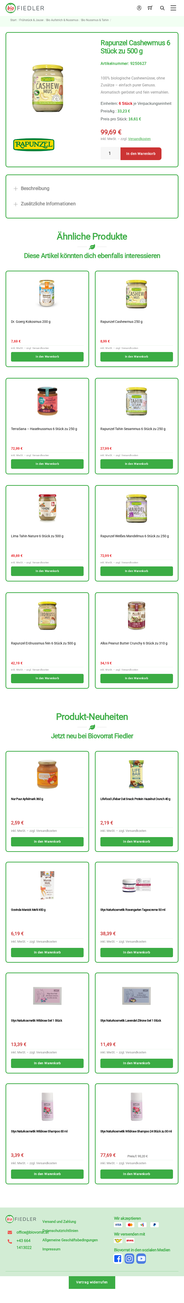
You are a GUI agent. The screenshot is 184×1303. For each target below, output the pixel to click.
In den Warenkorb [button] (47, 356)
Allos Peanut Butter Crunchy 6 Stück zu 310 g (133, 643)
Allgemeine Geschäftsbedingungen (70, 1240)
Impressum (51, 1249)
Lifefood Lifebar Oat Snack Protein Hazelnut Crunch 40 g (135, 799)
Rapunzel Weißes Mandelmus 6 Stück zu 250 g (134, 536)
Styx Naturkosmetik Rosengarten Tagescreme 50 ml (132, 910)
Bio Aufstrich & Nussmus (62, 20)
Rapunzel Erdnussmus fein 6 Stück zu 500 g (43, 643)
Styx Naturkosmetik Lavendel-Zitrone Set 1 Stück (130, 1020)
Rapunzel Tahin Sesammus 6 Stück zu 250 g (133, 429)
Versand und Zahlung (59, 1221)
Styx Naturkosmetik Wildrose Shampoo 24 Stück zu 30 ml (136, 1131)
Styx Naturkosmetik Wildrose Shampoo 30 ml (39, 1131)
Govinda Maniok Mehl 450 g (28, 910)
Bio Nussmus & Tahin (95, 20)
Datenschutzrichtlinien (60, 1231)
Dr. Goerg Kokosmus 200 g (31, 322)
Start (13, 20)
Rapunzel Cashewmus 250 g (121, 322)
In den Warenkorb (141, 154)
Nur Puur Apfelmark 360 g (27, 799)
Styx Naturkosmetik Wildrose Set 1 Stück (36, 1020)
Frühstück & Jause (31, 20)
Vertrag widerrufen (92, 1282)
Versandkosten (139, 139)
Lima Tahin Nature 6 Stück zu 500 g (37, 536)
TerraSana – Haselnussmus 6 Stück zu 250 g (44, 429)
